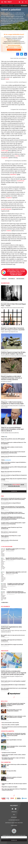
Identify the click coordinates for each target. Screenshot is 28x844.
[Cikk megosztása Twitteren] (21, 54)
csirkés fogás (4, 150)
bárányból (8, 209)
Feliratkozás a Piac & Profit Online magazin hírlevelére (14, 835)
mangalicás (9, 197)
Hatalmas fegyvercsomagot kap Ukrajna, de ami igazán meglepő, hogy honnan (13, 353)
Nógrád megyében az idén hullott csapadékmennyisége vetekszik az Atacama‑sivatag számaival (11, 378)
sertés (16, 156)
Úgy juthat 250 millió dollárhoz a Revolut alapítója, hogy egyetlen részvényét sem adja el (16, 559)
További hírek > (4, 602)
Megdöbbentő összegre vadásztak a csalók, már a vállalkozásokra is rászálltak (16, 717)
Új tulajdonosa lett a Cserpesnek (9, 752)
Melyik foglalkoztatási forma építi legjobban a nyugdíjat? (13, 681)
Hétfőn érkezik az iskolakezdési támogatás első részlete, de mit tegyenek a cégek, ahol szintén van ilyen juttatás (13, 499)
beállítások (20, 822)
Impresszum (14, 811)
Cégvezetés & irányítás (7, 731)
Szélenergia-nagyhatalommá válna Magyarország (11, 627)
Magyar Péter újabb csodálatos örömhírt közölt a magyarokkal (11, 448)
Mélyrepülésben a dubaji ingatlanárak (9, 532)
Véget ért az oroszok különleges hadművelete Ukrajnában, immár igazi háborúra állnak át (12, 429)
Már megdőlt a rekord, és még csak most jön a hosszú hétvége (13, 636)
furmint (7, 79)
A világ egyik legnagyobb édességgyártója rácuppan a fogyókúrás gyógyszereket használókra (16, 704)
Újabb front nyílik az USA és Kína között (9, 540)
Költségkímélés (5, 606)
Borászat (4, 278)
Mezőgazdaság (20, 278)
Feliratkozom (14, 491)
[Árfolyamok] (22, 2)
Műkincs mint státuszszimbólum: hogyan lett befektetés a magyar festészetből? (13, 463)
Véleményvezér (5, 283)
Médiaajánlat (14, 817)
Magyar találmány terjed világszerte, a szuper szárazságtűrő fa (11, 536)
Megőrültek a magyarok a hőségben (9, 786)
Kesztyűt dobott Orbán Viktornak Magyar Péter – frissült (13, 304)
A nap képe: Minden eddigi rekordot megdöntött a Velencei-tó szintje (14, 479)
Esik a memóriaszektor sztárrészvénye (10, 722)
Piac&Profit (16, 28)
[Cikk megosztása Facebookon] (17, 54)
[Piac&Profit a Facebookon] (12, 808)
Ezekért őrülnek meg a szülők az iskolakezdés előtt (17, 765)
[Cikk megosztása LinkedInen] (25, 54)
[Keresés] (26, 2)
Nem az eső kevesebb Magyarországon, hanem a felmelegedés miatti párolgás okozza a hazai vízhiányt (13, 513)
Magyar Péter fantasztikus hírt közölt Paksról (11, 471)
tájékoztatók (14, 822)
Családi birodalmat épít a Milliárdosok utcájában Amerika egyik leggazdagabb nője (16, 592)
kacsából (3, 209)
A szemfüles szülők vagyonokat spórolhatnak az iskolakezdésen (11, 640)
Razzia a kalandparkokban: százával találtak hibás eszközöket (16, 747)
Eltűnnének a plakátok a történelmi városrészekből (14, 778)
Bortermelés (11, 278)
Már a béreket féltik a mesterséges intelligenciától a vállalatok (14, 710)
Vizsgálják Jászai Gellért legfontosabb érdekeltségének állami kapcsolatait (15, 584)
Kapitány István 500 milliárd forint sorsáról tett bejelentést (13, 456)
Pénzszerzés (4, 650)
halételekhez (13, 174)
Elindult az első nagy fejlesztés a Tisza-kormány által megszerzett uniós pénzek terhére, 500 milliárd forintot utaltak (13, 507)
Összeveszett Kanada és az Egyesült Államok (11, 503)
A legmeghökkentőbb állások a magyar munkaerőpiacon (13, 684)
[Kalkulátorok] (19, 2)
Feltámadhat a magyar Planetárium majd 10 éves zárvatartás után (11, 528)
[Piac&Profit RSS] (15, 808)
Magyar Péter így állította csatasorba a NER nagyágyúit (13, 438)
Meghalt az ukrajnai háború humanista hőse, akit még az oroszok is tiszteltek (13, 329)
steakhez (8, 230)
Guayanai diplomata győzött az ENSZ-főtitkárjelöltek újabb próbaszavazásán (13, 467)
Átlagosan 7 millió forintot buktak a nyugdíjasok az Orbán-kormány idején (12, 402)
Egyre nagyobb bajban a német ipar (14, 739)
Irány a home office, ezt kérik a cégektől (10, 724)
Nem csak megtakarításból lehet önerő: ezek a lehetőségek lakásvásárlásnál (14, 689)
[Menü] (2, 2)
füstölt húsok (20, 180)
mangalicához (4, 157)
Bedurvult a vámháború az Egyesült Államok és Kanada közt (14, 475)
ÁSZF (14, 814)
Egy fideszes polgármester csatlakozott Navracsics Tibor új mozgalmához (13, 443)
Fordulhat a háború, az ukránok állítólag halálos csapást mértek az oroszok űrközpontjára (13, 523)
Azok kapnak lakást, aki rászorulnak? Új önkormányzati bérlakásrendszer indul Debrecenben (13, 452)
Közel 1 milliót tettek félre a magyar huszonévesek (12, 644)
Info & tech (4, 701)
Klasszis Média (14, 825)
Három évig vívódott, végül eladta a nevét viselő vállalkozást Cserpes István (16, 572)
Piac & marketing (6, 762)
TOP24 (4, 436)
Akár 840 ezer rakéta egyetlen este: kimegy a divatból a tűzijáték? (15, 549)
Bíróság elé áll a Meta (11, 770)
